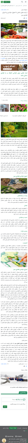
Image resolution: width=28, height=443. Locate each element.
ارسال (5, 407)
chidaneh (19, 436)
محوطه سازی (24, 10)
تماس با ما (19, 428)
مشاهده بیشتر (5, 100)
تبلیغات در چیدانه (13, 428)
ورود (24, 430)
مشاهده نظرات (3, 10)
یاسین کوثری (21, 364)
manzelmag (10, 436)
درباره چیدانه (24, 428)
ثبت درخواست (7, 2)
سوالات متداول (6, 428)
